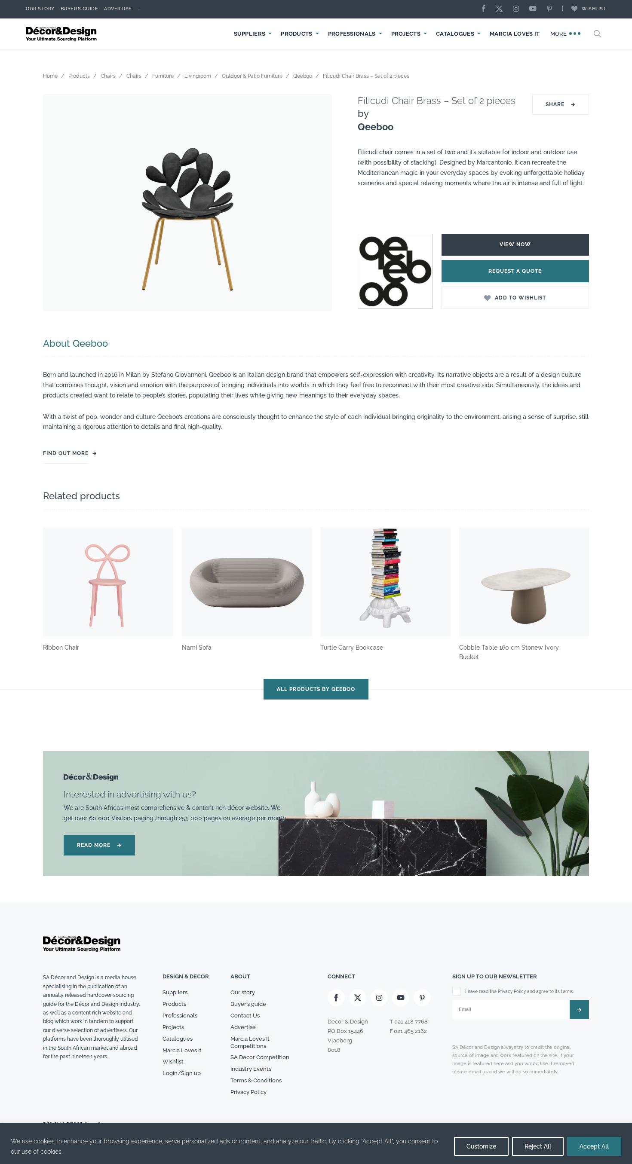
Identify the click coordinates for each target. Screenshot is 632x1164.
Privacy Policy (248, 1092)
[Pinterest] (551, 9)
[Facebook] (486, 9)
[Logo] (62, 33)
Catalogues (455, 34)
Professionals (352, 34)
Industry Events (250, 1069)
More (559, 34)
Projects (405, 34)
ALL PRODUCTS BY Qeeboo (316, 689)
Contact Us (245, 1015)
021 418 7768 (411, 1021)
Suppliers (250, 34)
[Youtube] (534, 9)
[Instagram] (518, 9)
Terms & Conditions (256, 1080)
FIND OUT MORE (66, 453)
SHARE (561, 104)
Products (296, 34)
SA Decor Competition (259, 1057)
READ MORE (99, 845)
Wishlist (594, 9)
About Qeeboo (75, 343)
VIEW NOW (515, 244)
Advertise (118, 9)
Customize (481, 1146)
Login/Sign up (182, 1073)
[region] (316, 1143)
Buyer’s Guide (79, 9)
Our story (40, 9)
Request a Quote (515, 271)
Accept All (594, 1146)
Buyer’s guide (248, 1004)
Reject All (538, 1146)
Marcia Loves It (515, 34)
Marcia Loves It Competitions (250, 1042)
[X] (501, 9)
